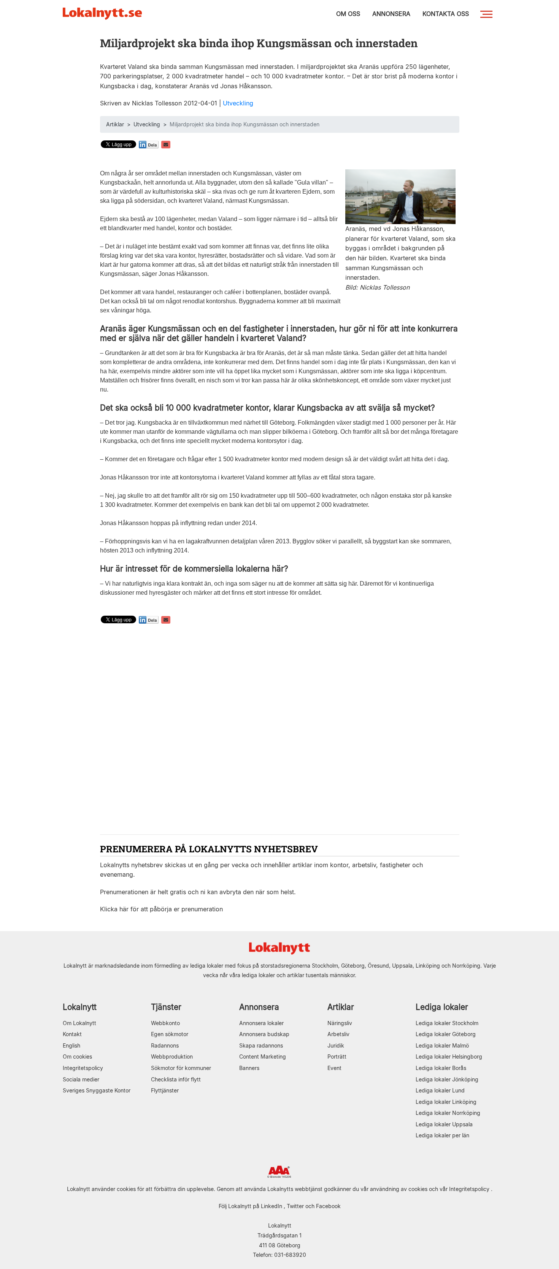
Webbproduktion (172, 1056)
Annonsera (259, 1007)
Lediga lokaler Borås (441, 1068)
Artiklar (115, 124)
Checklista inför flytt (176, 1079)
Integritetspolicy (83, 1068)
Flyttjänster (165, 1090)
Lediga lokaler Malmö (442, 1045)
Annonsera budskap (264, 1034)
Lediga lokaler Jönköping (447, 1079)
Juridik (335, 1045)
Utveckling (238, 103)
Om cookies (77, 1056)
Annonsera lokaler (261, 1023)
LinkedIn (271, 1206)
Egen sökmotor (169, 1034)
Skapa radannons (261, 1045)
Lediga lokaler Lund (440, 1090)
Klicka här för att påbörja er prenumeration (161, 909)
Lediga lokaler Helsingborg (449, 1056)
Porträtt (336, 1056)
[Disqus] (279, 730)
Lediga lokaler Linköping (446, 1102)
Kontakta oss (445, 14)
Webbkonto (165, 1023)
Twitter (295, 1206)
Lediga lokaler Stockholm (447, 1023)
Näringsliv (339, 1023)
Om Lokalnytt (79, 1023)
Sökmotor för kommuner (181, 1068)
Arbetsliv (338, 1034)
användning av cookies (398, 1189)
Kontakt (72, 1034)
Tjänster (166, 1007)
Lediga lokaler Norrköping (448, 1113)
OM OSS (348, 14)
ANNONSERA (391, 14)
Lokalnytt (80, 1007)
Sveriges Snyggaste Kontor (96, 1090)
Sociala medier (81, 1079)
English (71, 1045)
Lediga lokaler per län (442, 1135)
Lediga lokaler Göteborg (446, 1034)
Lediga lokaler (442, 1007)
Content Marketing (262, 1056)
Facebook (328, 1206)
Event (334, 1068)
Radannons (165, 1045)
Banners (249, 1068)
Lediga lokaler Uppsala (444, 1124)
